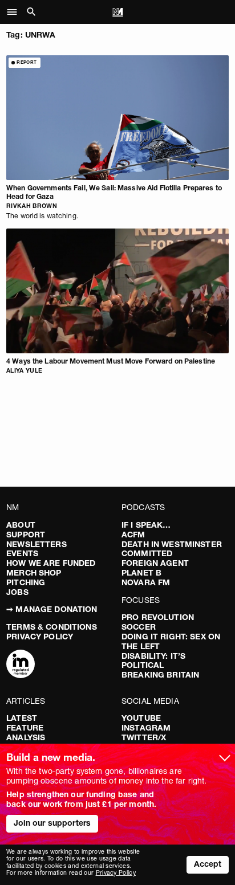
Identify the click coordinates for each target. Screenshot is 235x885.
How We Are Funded (50, 563)
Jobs (17, 592)
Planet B (141, 573)
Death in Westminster (171, 544)
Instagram (146, 728)
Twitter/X (143, 737)
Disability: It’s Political (153, 661)
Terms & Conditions (51, 627)
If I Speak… (146, 525)
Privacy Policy (39, 636)
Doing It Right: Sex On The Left (170, 641)
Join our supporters (52, 823)
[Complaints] (20, 665)
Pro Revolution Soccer (157, 622)
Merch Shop (33, 573)
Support (25, 534)
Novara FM (145, 582)
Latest (21, 718)
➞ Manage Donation (51, 609)
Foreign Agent (155, 563)
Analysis (25, 737)
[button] (15, 12)
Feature (24, 728)
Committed (146, 553)
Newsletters (36, 544)
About (20, 525)
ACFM (133, 534)
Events (22, 553)
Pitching (25, 582)
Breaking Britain (160, 675)
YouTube (141, 718)
